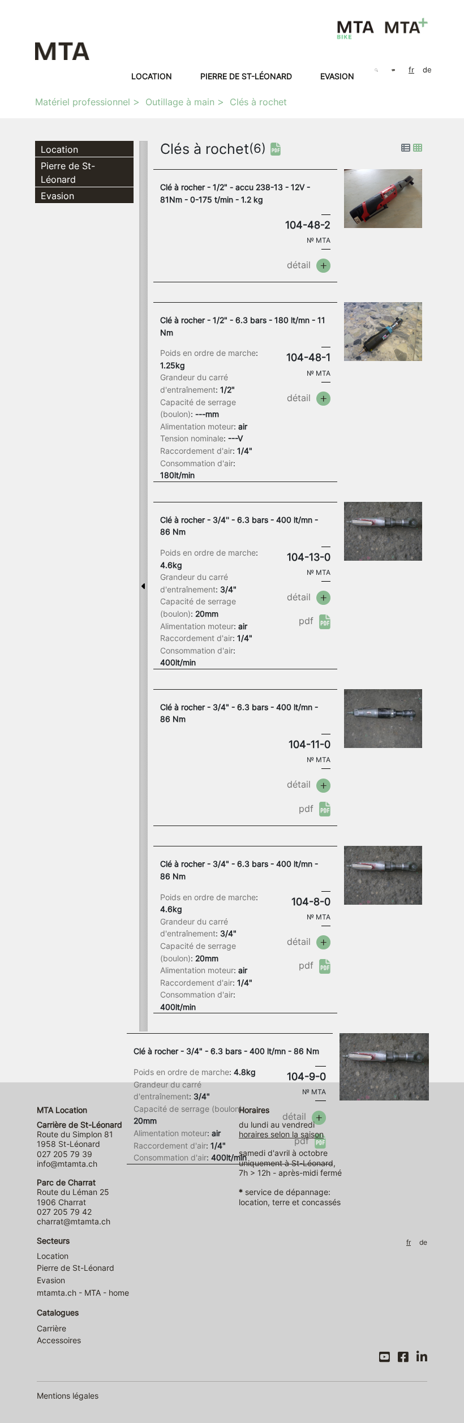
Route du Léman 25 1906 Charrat (73, 1192)
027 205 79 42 (64, 1211)
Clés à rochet (258, 102)
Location (151, 76)
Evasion (337, 76)
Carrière (51, 1328)
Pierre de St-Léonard (246, 76)
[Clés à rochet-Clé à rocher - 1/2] (383, 198)
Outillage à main (179, 102)
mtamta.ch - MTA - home (83, 1292)
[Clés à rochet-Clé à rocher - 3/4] (383, 717)
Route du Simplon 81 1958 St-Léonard (79, 1134)
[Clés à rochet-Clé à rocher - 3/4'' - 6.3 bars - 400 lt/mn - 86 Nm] (383, 530)
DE (427, 70)
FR (411, 70)
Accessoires (59, 1340)
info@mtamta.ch (67, 1163)
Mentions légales (67, 1395)
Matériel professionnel (82, 102)
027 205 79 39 (64, 1154)
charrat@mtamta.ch (73, 1221)
